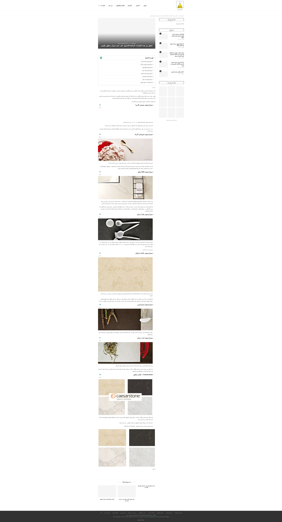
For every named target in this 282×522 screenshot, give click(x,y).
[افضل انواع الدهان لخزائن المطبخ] (107, 491)
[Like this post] (144, 52)
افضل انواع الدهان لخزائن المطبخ (107, 499)
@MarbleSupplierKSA (171, 120)
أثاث (101, 512)
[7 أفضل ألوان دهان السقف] (163, 74)
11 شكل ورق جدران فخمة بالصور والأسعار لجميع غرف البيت (177, 64)
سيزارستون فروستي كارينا (146, 64)
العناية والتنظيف (120, 5)
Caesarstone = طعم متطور (146, 82)
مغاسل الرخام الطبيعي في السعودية (151, 516)
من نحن (110, 5)
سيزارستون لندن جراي (147, 79)
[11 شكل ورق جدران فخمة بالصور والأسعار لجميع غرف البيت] (163, 64)
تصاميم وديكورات (178, 512)
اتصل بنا (103, 5)
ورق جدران (123, 512)
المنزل (137, 5)
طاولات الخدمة (151, 512)
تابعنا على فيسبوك (180, 23)
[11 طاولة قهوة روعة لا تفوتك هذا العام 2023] (163, 46)
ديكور (145, 5)
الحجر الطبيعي (134, 122)
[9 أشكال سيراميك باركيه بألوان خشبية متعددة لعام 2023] (163, 36)
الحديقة (130, 5)
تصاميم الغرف (169, 512)
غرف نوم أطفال (142, 512)
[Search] (99, 5)
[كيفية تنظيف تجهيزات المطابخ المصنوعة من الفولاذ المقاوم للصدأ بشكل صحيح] (163, 55)
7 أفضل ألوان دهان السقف (177, 72)
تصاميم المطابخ (160, 512)
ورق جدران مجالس (132, 512)
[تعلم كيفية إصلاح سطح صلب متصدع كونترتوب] (127, 491)
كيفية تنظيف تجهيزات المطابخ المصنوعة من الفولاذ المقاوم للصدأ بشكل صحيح (177, 54)
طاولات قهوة (115, 512)
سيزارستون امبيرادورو (147, 76)
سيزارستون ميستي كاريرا (146, 61)
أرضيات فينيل (107, 512)
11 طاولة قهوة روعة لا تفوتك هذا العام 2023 (177, 44)
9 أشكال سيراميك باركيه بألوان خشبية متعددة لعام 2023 (178, 36)
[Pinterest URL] (163, 91)
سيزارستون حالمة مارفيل (146, 73)
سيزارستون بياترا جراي (147, 70)
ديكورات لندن (181, 15)
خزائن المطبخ (121, 244)
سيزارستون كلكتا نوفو (147, 67)
